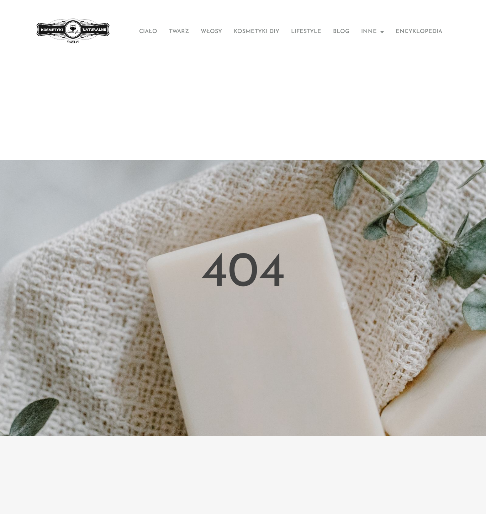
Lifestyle (306, 31)
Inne (369, 31)
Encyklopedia (419, 31)
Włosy (211, 31)
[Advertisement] (243, 106)
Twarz (179, 31)
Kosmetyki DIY (256, 31)
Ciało (148, 31)
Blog (341, 31)
